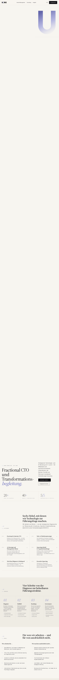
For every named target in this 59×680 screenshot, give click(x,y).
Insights (34, 2)
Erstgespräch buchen (44, 483)
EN (47, 2)
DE (46, 2)
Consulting (29, 2)
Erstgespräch (53, 2)
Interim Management (21, 2)
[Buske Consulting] (4, 2)
